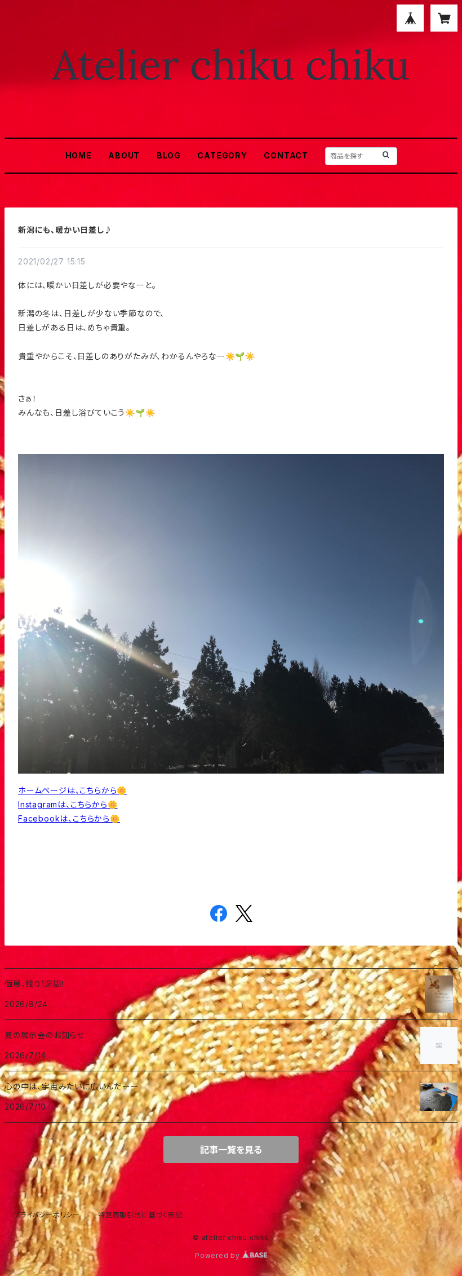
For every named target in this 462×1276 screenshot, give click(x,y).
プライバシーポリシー (47, 1215)
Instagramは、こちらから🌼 (68, 804)
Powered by (218, 1255)
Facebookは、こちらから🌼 (69, 818)
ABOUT (124, 155)
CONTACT (286, 155)
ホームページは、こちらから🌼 (72, 790)
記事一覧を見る (231, 1149)
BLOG (169, 155)
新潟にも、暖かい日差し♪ (65, 230)
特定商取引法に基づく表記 (140, 1215)
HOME (78, 155)
